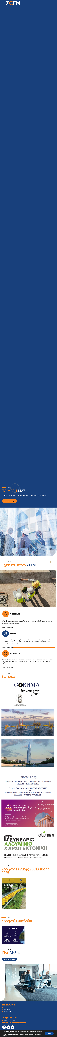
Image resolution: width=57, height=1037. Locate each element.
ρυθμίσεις (5, 1035)
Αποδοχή (49, 1033)
